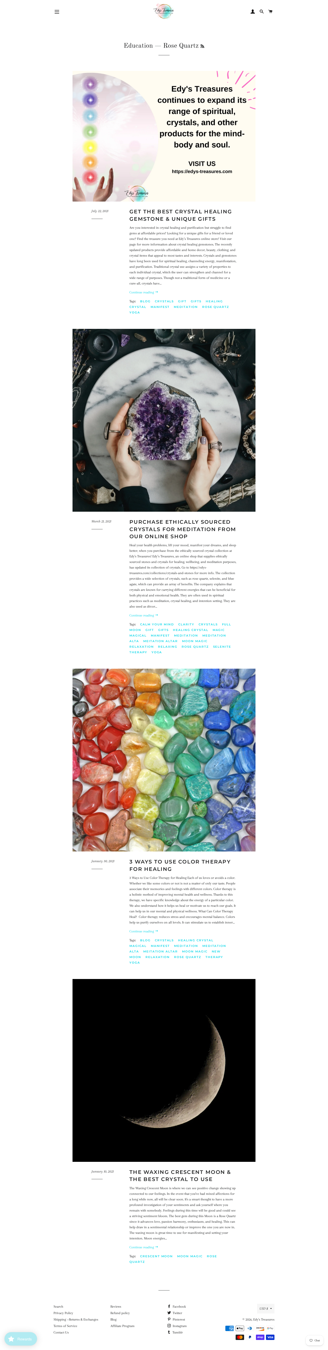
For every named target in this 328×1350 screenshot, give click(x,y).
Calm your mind (157, 624)
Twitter (177, 1313)
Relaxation (141, 646)
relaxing (167, 646)
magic (219, 630)
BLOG (145, 301)
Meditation (186, 307)
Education (138, 46)
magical (138, 635)
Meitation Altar (160, 641)
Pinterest (178, 1319)
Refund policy (120, 1313)
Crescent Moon (156, 1256)
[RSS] (202, 47)
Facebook (179, 1307)
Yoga (134, 312)
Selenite (222, 646)
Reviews (115, 1307)
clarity (186, 624)
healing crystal (190, 630)
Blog (113, 1319)
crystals (164, 301)
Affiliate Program (122, 1326)
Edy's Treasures (263, 1319)
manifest (160, 307)
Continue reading (142, 292)
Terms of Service (65, 1326)
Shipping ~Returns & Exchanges (76, 1319)
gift (182, 301)
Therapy (138, 652)
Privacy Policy (63, 1313)
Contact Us (61, 1332)
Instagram (179, 1326)
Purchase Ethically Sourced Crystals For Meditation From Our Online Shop (182, 529)
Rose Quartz (215, 307)
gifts (196, 301)
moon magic (195, 641)
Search (58, 1307)
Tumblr (177, 1332)
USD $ (263, 1309)
